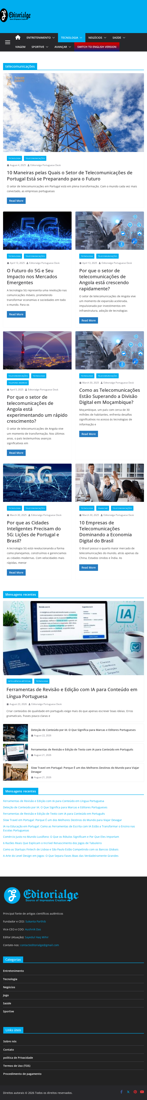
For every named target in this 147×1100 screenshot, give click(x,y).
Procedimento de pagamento (22, 1074)
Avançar (61, 47)
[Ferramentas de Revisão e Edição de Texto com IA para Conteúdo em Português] (15, 752)
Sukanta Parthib (35, 921)
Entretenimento (39, 37)
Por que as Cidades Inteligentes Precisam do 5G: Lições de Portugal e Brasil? (34, 531)
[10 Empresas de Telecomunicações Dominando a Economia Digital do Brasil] (109, 483)
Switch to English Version (96, 47)
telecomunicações (35, 158)
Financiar (103, 508)
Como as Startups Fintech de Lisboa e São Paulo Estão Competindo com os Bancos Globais (60, 849)
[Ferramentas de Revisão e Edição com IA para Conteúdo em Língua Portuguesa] (73, 638)
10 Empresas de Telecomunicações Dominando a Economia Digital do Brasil (105, 531)
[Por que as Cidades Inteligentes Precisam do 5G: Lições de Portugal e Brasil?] (37, 483)
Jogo (6, 995)
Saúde (117, 37)
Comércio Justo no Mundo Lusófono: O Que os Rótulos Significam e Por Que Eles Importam (61, 836)
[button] (53, 37)
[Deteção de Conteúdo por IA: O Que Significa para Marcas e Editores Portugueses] (15, 732)
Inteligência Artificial (19, 681)
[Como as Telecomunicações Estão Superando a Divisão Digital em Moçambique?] (109, 350)
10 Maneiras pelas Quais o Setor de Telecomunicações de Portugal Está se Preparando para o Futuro (69, 175)
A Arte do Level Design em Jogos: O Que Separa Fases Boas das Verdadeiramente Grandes (60, 856)
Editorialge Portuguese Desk (45, 165)
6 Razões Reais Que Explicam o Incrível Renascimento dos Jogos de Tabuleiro (52, 843)
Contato (8, 1049)
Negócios (95, 37)
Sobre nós (9, 1041)
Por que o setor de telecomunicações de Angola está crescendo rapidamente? (104, 279)
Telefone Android (17, 382)
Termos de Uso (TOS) (16, 1066)
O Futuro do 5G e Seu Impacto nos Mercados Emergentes (32, 276)
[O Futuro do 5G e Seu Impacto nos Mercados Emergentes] (37, 231)
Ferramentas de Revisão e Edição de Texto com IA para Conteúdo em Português (82, 749)
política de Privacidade (18, 1057)
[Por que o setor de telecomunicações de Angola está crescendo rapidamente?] (109, 231)
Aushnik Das (33, 929)
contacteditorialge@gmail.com (39, 945)
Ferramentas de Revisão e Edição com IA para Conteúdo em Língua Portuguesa (72, 692)
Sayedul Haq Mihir (37, 937)
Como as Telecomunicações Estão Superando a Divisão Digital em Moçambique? (109, 396)
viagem (20, 47)
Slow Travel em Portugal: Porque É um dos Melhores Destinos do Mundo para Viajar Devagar (85, 770)
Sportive (38, 47)
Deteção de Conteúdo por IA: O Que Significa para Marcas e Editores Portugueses (83, 730)
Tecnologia (69, 37)
